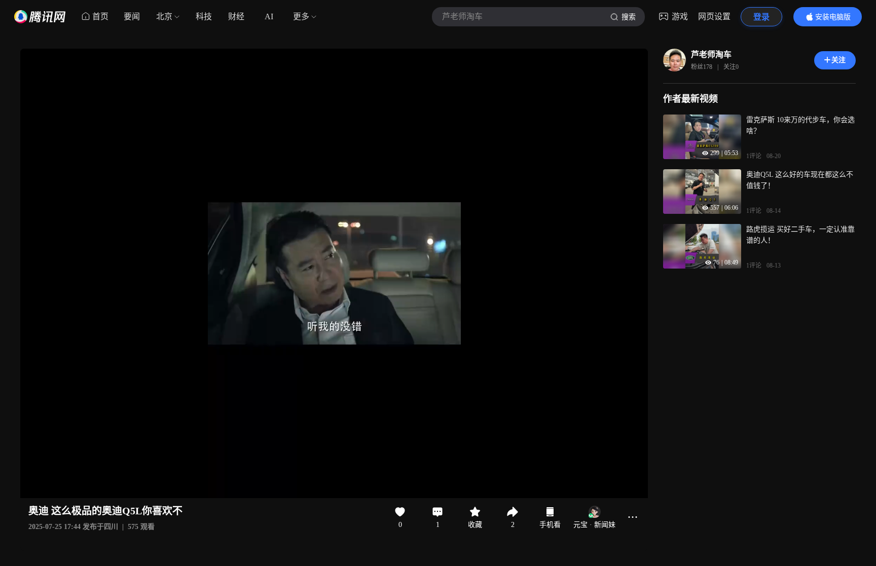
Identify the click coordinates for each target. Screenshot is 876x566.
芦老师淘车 (711, 54)
